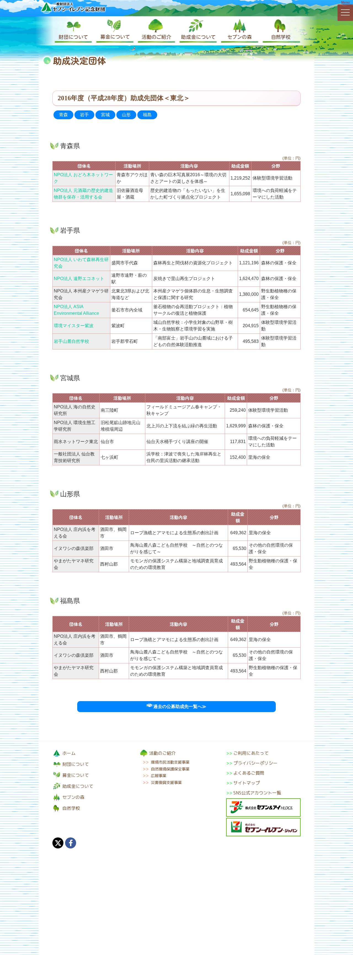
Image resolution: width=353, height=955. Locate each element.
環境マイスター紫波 (73, 325)
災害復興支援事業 (166, 782)
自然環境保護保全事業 (170, 769)
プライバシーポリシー (255, 763)
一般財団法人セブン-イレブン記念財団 (73, 7)
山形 (126, 114)
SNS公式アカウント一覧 (257, 793)
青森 (63, 114)
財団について (73, 30)
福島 (147, 114)
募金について (114, 30)
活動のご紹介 (155, 30)
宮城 (105, 114)
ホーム (69, 753)
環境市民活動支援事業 (170, 762)
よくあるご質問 (248, 773)
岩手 (84, 114)
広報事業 (158, 775)
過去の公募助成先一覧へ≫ (179, 706)
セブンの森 (238, 30)
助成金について (197, 30)
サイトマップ (246, 783)
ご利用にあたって (251, 753)
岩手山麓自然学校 (71, 341)
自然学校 (280, 30)
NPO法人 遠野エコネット (79, 278)
